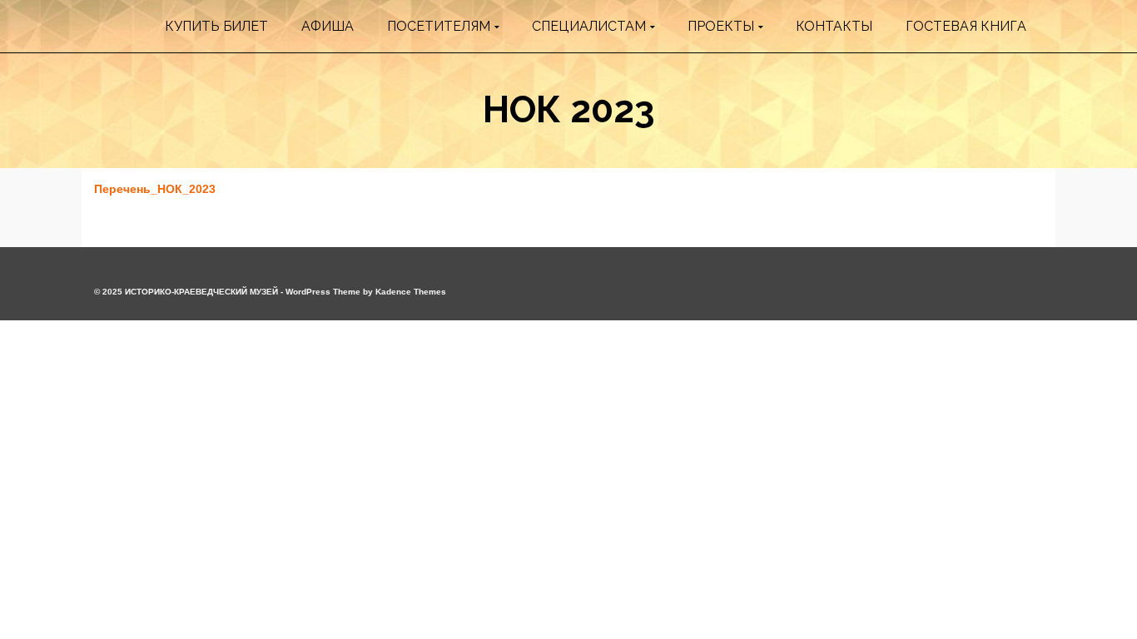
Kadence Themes (410, 291)
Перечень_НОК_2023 (155, 189)
